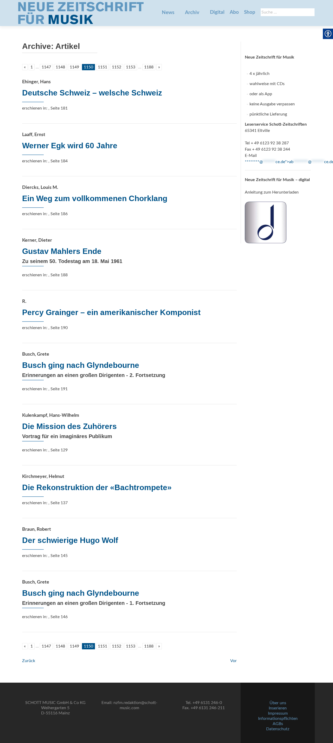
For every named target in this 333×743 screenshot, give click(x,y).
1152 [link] (116, 67)
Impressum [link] (278, 713)
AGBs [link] (278, 724)
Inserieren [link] (278, 708)
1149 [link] (74, 67)
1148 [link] (60, 67)
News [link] (168, 12)
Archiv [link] (192, 12)
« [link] (25, 67)
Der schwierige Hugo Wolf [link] (70, 540)
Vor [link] (233, 661)
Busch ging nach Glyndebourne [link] (80, 365)
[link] (81, 13)
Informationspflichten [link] (278, 718)
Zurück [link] (28, 661)
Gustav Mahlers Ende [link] (61, 251)
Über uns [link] (278, 703)
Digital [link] (217, 12)
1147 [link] (46, 67)
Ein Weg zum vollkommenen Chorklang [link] (94, 198)
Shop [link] (249, 12)
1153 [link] (130, 67)
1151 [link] (102, 67)
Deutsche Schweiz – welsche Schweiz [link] (92, 92)
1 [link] (31, 67)
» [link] (159, 67)
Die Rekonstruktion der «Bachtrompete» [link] (97, 487)
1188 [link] (148, 67)
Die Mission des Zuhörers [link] (69, 426)
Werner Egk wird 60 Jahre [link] (69, 145)
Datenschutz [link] (277, 729)
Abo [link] (234, 12)
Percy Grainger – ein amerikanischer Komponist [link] (111, 312)
